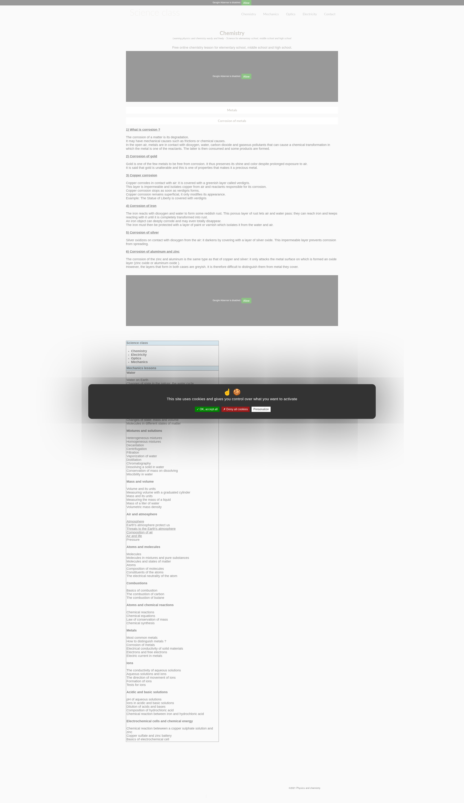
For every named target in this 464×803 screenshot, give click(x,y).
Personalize (261, 409)
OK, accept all (208, 409)
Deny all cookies (237, 409)
